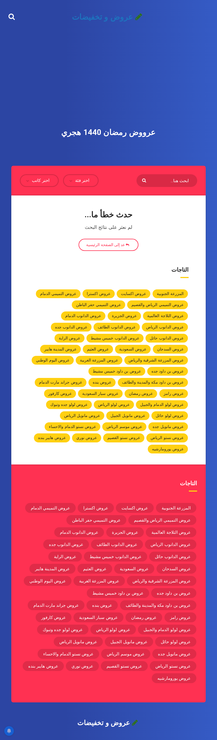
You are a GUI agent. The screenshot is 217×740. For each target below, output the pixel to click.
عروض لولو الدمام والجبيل (162, 404)
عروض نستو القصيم (123, 437)
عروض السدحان (170, 349)
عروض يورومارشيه (168, 449)
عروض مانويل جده (168, 426)
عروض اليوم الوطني (53, 360)
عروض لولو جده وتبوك (69, 404)
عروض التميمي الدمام (58, 293)
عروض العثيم (97, 349)
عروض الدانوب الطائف (117, 327)
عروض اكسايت (133, 293)
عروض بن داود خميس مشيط (117, 371)
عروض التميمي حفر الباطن (98, 304)
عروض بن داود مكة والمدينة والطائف (153, 382)
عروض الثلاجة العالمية (165, 316)
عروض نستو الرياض (167, 437)
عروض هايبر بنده (52, 437)
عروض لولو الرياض (114, 404)
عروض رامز (174, 393)
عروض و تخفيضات (103, 16)
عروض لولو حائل (170, 415)
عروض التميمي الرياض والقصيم (157, 304)
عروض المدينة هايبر (60, 349)
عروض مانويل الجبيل (127, 415)
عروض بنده (102, 382)
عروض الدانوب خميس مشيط (115, 338)
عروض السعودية (132, 349)
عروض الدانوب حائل (167, 338)
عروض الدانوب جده (71, 327)
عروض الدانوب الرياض (165, 327)
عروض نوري (86, 437)
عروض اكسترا (98, 293)
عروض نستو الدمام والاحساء (72, 426)
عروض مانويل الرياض (82, 415)
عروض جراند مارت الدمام (60, 382)
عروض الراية (69, 338)
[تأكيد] (144, 180)
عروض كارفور (60, 393)
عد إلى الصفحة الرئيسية (106, 244)
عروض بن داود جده (167, 371)
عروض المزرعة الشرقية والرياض (156, 360)
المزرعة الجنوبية (170, 293)
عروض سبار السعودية (100, 393)
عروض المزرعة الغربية (99, 360)
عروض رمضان (141, 393)
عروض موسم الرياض (124, 426)
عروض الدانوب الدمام (83, 316)
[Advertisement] (108, 70)
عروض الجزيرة (124, 316)
